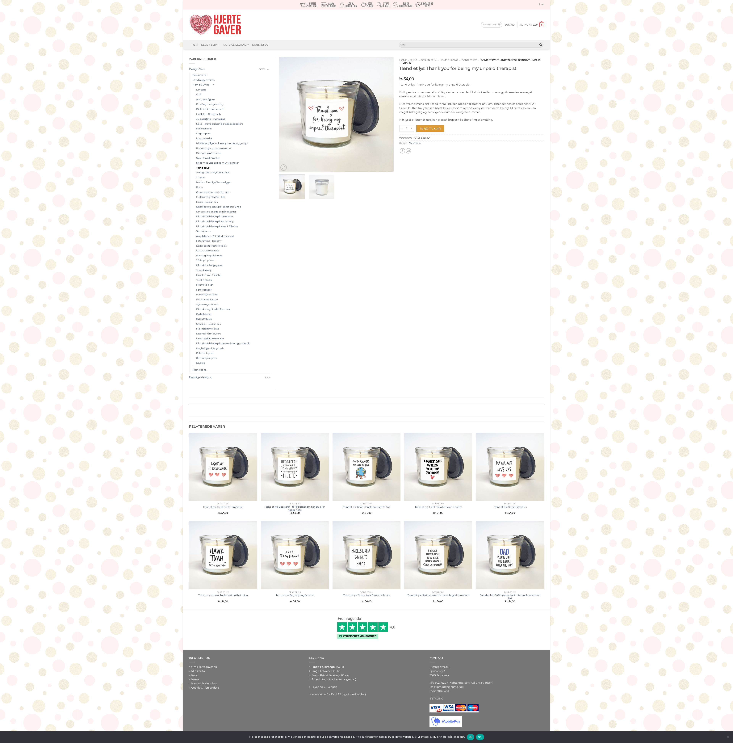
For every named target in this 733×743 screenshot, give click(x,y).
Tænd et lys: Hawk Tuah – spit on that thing (223, 595)
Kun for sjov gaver (206, 358)
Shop (413, 60)
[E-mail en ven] (408, 151)
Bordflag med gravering (210, 104)
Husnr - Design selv (207, 201)
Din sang (201, 89)
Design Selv (209, 44)
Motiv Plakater (204, 284)
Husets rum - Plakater (208, 275)
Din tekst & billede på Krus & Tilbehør (217, 226)
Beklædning (200, 74)
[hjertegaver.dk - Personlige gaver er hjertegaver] (215, 24)
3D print (201, 177)
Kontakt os (260, 44)
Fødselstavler (204, 314)
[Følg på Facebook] (539, 5)
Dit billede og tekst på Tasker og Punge (218, 206)
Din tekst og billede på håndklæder (216, 211)
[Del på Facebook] (402, 151)
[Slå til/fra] (268, 69)
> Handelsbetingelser (203, 683)
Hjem (194, 44)
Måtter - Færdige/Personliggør (213, 182)
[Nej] (728, 738)
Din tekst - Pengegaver (209, 265)
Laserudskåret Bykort (208, 333)
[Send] (540, 45)
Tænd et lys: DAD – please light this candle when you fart (510, 597)
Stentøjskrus (203, 231)
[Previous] (286, 114)
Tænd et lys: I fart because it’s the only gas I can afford (438, 595)
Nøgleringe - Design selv (210, 348)
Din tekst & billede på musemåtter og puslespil (222, 343)
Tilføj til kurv (430, 128)
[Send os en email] (542, 5)
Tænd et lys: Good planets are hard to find (366, 507)
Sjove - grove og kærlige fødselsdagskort (219, 123)
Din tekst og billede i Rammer (213, 309)
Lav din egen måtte (204, 79)
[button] (510, 25)
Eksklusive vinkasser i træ (210, 196)
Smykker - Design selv (208, 323)
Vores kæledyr (204, 270)
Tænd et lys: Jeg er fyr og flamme (295, 595)
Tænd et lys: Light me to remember (223, 507)
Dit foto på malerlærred (209, 109)
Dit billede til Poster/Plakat (211, 245)
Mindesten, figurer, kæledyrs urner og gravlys (222, 143)
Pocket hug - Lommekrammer (214, 148)
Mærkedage (199, 369)
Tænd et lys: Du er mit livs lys (510, 507)
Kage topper (203, 133)
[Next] (386, 114)
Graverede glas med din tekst (212, 192)
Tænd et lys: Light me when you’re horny (438, 507)
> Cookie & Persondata (204, 687)
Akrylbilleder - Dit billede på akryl (215, 236)
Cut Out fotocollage (207, 250)
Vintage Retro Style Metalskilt (213, 172)
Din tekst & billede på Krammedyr (215, 221)
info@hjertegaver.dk (449, 686)
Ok (470, 736)
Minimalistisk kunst (207, 299)
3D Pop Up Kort (205, 260)
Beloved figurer (205, 353)
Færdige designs (234, 44)
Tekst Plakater (204, 280)
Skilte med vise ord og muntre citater (217, 162)
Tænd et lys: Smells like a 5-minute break (366, 595)
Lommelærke (204, 138)
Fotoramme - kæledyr (209, 240)
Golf (198, 94)
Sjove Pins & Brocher (208, 158)
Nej (480, 736)
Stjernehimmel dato (207, 328)
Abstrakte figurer (206, 99)
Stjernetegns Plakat (207, 304)
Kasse (195, 679)
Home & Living (449, 60)
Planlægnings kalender (209, 255)
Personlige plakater (207, 294)
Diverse (200, 362)
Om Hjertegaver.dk (204, 666)
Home (403, 60)
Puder (199, 187)
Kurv (194, 675)
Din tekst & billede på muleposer (214, 216)
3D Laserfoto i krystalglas (210, 118)
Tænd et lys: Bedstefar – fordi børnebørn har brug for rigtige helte (295, 508)
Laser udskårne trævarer (210, 338)
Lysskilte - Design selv (208, 114)
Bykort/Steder (204, 318)
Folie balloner (204, 128)
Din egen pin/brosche (208, 153)
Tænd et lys (469, 60)
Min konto (198, 671)
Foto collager (204, 289)
